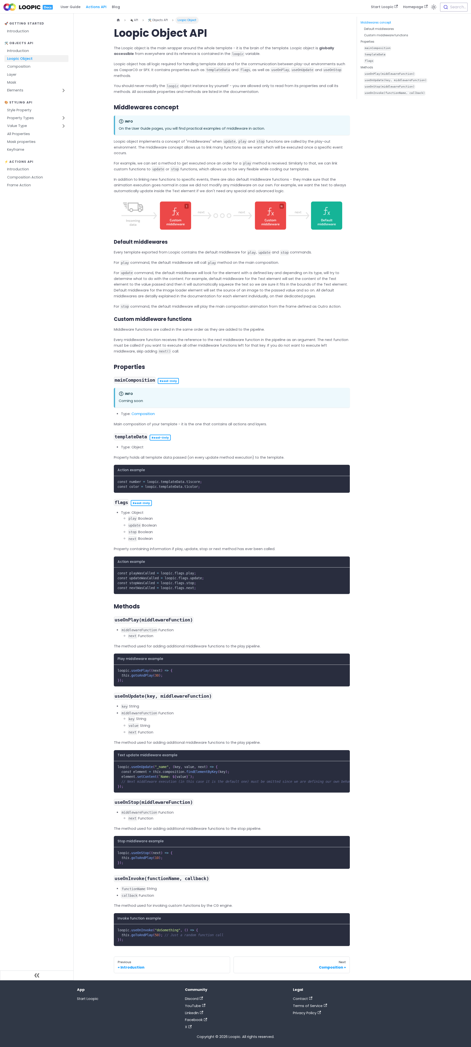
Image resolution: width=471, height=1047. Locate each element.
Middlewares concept (376, 23)
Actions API (96, 6)
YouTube (193, 1005)
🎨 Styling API (18, 102)
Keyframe (15, 149)
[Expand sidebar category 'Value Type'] (64, 125)
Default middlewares (379, 29)
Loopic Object (20, 58)
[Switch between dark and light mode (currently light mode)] (433, 7)
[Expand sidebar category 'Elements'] (64, 90)
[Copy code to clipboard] (344, 481)
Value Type (17, 126)
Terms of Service (308, 1005)
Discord (191, 998)
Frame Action (19, 185)
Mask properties (21, 141)
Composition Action (25, 177)
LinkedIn (192, 1012)
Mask (11, 82)
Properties (367, 42)
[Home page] (118, 20)
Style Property (19, 110)
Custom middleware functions (386, 35)
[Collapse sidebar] (37, 975)
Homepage (413, 6)
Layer (11, 74)
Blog (116, 6)
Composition (18, 66)
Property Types (20, 117)
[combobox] (454, 7)
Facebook (194, 1019)
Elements (15, 90)
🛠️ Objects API (18, 43)
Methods (367, 67)
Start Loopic (382, 6)
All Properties (18, 133)
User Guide (70, 6)
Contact (300, 998)
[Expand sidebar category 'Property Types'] (64, 118)
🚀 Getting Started (24, 23)
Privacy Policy (304, 1012)
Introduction (18, 31)
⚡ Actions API (18, 162)
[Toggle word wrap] (336, 766)
